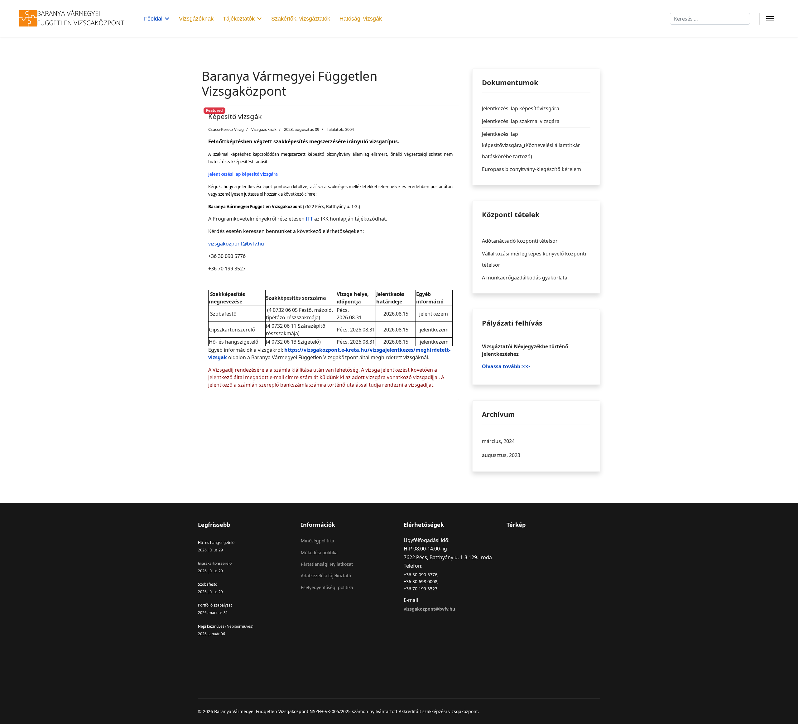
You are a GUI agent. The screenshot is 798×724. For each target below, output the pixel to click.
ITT (309, 218)
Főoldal (153, 19)
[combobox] (710, 19)
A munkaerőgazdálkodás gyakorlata (524, 277)
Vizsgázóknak (196, 19)
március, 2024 (498, 441)
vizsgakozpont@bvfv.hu (236, 243)
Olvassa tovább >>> (506, 366)
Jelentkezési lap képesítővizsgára (520, 108)
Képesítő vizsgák (235, 116)
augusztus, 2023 (501, 455)
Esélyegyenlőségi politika (327, 587)
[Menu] (770, 18)
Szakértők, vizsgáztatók (300, 19)
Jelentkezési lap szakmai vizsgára (521, 121)
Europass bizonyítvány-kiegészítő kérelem (531, 169)
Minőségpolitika (317, 541)
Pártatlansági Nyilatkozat (327, 564)
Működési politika (319, 552)
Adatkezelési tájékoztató (326, 576)
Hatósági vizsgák (360, 19)
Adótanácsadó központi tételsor (520, 240)
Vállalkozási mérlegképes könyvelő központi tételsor (534, 259)
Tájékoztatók (239, 19)
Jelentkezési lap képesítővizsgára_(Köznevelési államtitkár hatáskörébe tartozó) (531, 145)
